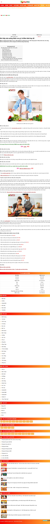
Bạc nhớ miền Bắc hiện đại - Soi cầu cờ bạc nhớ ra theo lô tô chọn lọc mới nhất (23, 463)
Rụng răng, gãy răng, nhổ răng (17, 291)
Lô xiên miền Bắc (5, 455)
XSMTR (3, 15)
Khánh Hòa (4, 383)
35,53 (10, 421)
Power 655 (4, 408)
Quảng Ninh (4, 303)
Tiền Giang (4, 360)
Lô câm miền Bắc (5, 457)
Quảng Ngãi (4, 392)
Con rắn (17, 278)
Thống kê (30, 5)
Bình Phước (4, 330)
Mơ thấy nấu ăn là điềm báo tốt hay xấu (9, 47)
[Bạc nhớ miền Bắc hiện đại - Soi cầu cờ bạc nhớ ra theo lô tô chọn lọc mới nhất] (3, 465)
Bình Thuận (4, 332)
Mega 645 (3, 406)
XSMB (2, 5)
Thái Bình (3, 310)
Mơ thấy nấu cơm (6, 49)
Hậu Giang (4, 346)
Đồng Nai (3, 342)
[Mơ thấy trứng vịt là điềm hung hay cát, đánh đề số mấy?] (3, 516)
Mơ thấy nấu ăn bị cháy (7, 53)
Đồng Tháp (4, 344)
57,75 (27, 421)
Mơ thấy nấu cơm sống (7, 54)
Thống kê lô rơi (5, 453)
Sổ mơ (42, 5)
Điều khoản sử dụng (18, 521)
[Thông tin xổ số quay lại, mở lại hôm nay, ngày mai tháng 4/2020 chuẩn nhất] (3, 484)
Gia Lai (3, 369)
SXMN (8, 15)
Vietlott (4, 402)
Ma (17, 282)
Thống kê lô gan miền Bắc (7, 441)
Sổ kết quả (23, 5)
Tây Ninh (3, 358)
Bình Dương (4, 316)
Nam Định (4, 307)
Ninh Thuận (4, 371)
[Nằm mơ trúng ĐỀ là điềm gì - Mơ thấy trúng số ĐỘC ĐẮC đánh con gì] (3, 502)
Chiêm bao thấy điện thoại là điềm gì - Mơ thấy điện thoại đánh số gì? (21, 495)
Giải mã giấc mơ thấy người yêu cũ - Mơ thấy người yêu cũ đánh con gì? (21, 510)
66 (26, 433)
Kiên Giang (4, 351)
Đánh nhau (17, 285)
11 (7, 421)
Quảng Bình (4, 390)
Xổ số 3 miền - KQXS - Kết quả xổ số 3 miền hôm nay (18, 487)
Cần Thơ (3, 337)
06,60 (16, 433)
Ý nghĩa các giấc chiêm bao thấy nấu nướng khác (12, 58)
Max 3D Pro (4, 412)
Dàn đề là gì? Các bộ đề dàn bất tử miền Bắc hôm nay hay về (19, 473)
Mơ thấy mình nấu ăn (6, 51)
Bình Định (4, 374)
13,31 (13, 421)
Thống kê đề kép (5, 446)
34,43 (2, 427)
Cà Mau (3, 335)
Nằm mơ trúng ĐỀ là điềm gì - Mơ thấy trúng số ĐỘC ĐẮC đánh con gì (21, 500)
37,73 (17, 421)
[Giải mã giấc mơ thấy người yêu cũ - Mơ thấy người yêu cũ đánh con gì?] (3, 511)
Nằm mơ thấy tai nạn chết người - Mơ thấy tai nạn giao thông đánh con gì (22, 505)
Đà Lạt (3, 339)
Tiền (17, 284)
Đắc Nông (4, 380)
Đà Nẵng (3, 376)
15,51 (24, 421)
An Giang (3, 323)
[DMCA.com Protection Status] (46, 520)
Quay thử (36, 5)
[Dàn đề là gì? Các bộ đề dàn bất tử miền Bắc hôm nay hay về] (3, 474)
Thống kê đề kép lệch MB (7, 448)
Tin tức (47, 5)
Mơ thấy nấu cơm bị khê (7, 55)
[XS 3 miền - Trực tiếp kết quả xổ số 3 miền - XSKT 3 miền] (25, 2)
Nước (17, 287)
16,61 (9, 433)
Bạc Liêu (3, 326)
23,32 (20, 421)
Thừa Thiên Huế (5, 399)
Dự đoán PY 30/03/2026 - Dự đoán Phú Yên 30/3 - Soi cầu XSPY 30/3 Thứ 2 (22, 468)
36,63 (4, 421)
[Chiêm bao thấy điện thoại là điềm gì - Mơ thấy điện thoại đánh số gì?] (3, 497)
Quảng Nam (4, 394)
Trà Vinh (3, 319)
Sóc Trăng (4, 355)
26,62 (12, 433)
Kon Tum (3, 385)
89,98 (12, 427)
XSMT (11, 5)
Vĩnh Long (4, 321)
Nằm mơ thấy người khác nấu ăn (8, 57)
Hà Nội (3, 300)
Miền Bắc (3, 298)
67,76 (29, 433)
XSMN (6, 5)
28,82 (31, 421)
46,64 (5, 433)
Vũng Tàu (4, 362)
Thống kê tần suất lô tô (6, 444)
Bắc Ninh (3, 305)
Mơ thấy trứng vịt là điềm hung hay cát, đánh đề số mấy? (18, 515)
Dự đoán (16, 5)
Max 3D (3, 410)
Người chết (17, 280)
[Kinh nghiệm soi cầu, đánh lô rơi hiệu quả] (3, 479)
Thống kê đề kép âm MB (6, 451)
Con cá (17, 289)
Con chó (17, 277)
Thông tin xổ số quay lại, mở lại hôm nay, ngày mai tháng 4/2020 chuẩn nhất (22, 482)
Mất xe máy (17, 292)
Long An (3, 353)
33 (1, 421)
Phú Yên (3, 387)
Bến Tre (3, 328)
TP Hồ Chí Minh (5, 348)
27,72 (9, 427)
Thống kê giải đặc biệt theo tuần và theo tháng (11, 439)
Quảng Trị (4, 396)
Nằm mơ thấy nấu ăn (6, 50)
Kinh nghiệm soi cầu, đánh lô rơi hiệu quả (15, 477)
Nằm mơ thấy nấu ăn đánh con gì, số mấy (9, 60)
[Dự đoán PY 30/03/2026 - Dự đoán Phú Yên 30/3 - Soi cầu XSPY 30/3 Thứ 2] (3, 469)
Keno (3, 415)
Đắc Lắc (3, 378)
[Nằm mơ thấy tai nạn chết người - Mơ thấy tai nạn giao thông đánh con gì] (3, 506)
